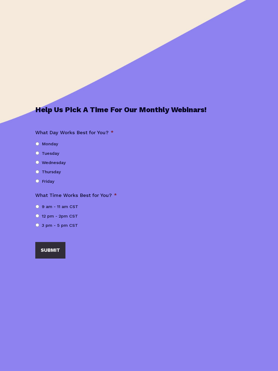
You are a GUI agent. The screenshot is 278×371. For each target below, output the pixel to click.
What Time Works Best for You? (76, 195)
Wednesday (54, 162)
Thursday (51, 171)
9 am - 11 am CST (60, 206)
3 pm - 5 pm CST (60, 225)
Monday (50, 143)
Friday (48, 181)
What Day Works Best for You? (74, 132)
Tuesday (50, 153)
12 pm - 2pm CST (60, 216)
